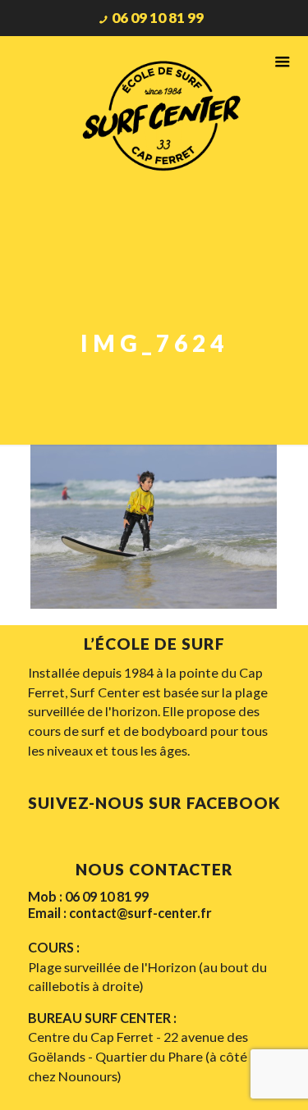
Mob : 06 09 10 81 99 (88, 896)
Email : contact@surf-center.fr (120, 912)
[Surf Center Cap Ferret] (163, 114)
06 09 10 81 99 (158, 17)
